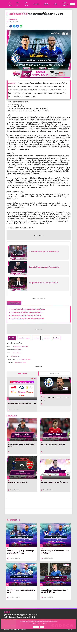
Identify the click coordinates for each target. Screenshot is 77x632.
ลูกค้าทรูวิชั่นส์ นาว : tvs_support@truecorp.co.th (20, 615)
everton (46, 338)
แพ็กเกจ (17, 4)
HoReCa (46, 4)
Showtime (36, 4)
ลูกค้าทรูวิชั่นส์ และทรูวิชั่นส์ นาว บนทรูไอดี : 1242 (19, 617)
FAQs (55, 4)
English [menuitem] (71, 10)
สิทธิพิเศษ (26, 4)
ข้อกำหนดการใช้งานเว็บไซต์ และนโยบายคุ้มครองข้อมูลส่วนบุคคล (38, 623)
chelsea (36, 338)
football (56, 338)
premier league (24, 338)
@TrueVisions (17, 353)
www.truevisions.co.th (20, 346)
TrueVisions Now (20, 362)
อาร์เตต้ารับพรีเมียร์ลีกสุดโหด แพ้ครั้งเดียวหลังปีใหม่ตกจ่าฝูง (27, 319)
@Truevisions (15, 356)
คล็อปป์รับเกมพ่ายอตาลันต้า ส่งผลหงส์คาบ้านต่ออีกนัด (26, 315)
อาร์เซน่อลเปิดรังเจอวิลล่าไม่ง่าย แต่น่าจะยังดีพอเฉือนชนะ (26, 312)
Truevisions (17, 350)
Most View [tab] (22, 373)
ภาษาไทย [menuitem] (71, 7)
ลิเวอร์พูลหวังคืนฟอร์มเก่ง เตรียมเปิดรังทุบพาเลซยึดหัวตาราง (28, 309)
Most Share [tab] (54, 373)
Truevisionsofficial (24, 359)
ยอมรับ (36, 627)
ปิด (41, 627)
